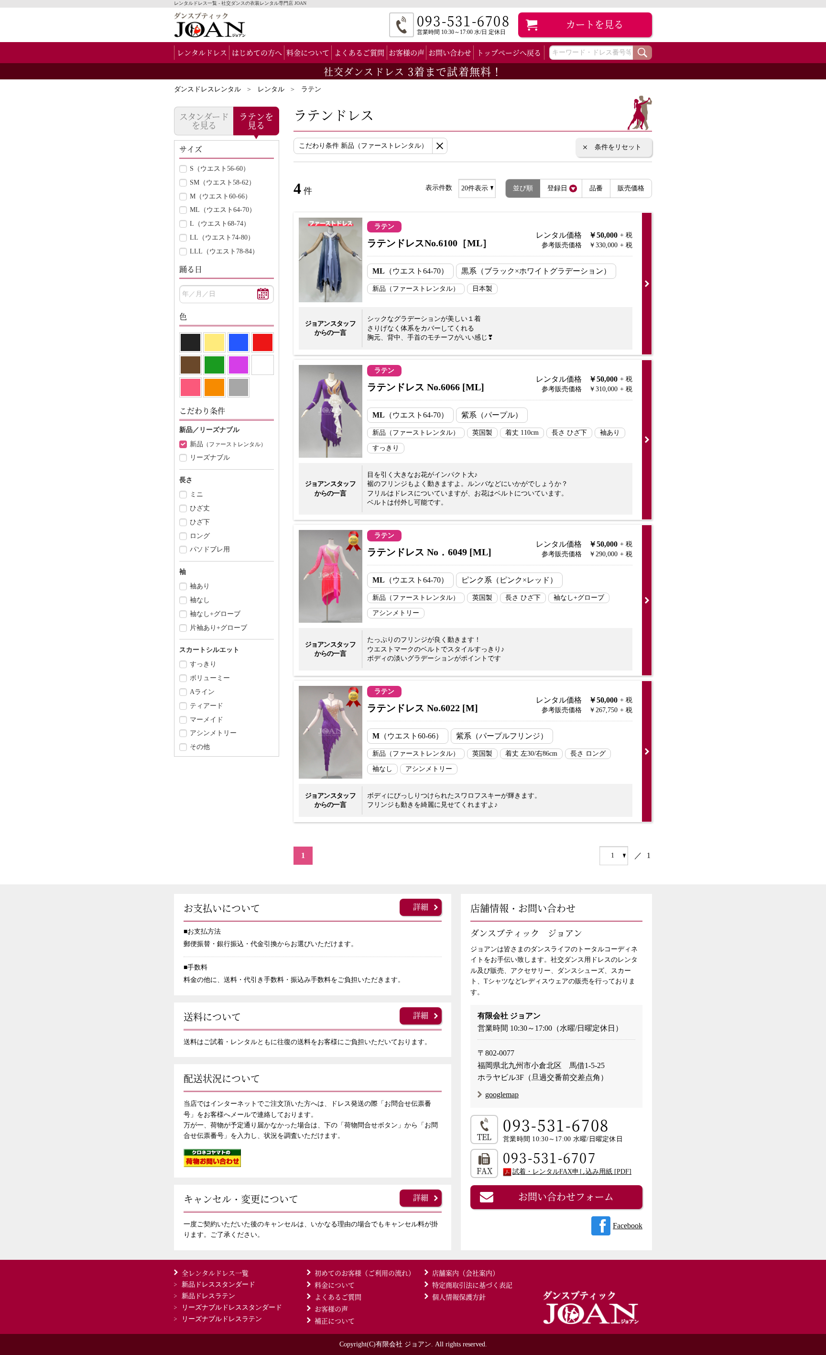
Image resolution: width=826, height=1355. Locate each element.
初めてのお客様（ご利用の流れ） (365, 1273)
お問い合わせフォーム (566, 1196)
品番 (596, 188)
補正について (335, 1320)
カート (594, 24)
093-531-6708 (556, 1124)
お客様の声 (406, 52)
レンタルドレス (202, 52)
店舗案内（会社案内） (465, 1273)
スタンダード (218, 1284)
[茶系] (190, 365)
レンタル (271, 89)
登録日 (557, 188)
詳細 (420, 906)
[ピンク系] (190, 387)
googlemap (502, 1095)
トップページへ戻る (509, 52)
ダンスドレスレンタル (207, 89)
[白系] (262, 365)
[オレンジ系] (214, 387)
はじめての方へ (257, 52)
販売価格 (631, 188)
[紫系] (239, 365)
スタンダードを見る (203, 120)
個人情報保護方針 (459, 1296)
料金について (307, 52)
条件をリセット (618, 147)
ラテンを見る (256, 120)
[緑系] (214, 365)
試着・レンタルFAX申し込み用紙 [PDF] (571, 1171)
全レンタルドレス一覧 (215, 1273)
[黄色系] (214, 342)
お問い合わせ (449, 52)
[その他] (239, 387)
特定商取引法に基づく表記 (472, 1284)
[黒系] (190, 342)
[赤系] (262, 342)
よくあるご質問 (359, 52)
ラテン (311, 89)
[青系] (239, 342)
